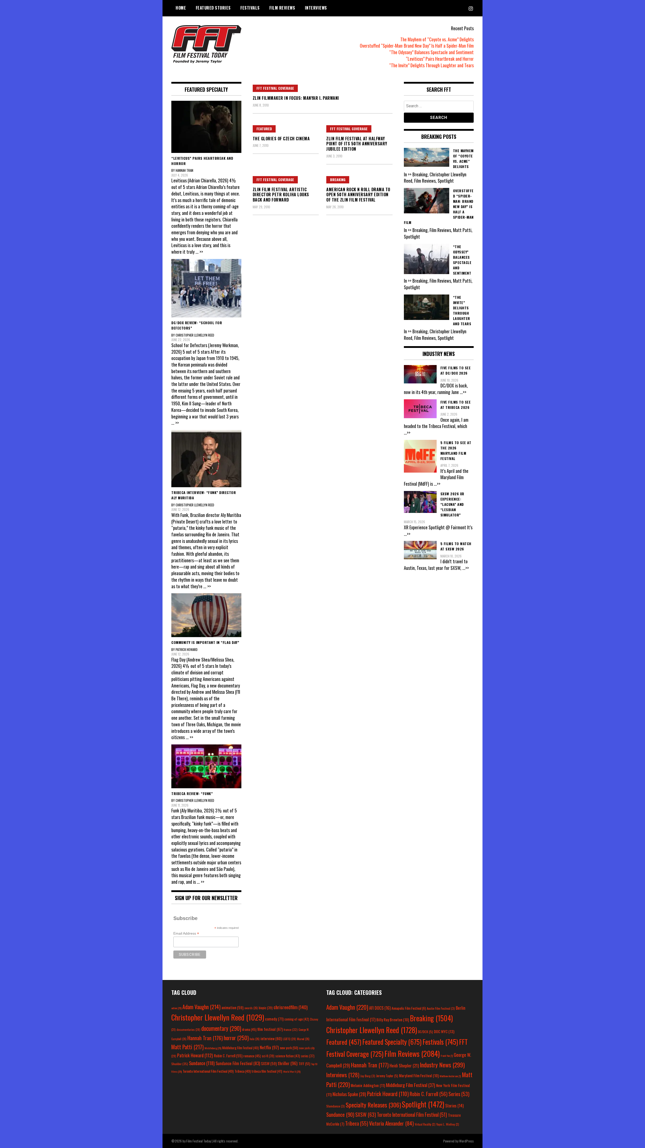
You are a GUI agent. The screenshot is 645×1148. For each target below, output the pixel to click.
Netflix (269, 1047)
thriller (288, 1063)
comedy (274, 1019)
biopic (266, 1007)
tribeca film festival (267, 1071)
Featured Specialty (392, 1042)
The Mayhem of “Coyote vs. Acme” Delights (437, 39)
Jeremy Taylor (387, 1075)
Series (458, 1094)
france (291, 1029)
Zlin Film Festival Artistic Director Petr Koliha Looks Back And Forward (281, 194)
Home (181, 8)
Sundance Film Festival (238, 1063)
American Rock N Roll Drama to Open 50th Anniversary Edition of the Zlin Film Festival (358, 194)
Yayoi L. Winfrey (447, 1124)
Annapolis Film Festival (409, 1008)
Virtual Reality (425, 1124)
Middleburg (213, 1048)
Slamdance (335, 1106)
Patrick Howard (195, 1055)
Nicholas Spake (349, 1094)
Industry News (442, 1064)
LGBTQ (289, 1039)
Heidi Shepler (404, 1065)
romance (252, 1055)
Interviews (316, 8)
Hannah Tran (205, 1038)
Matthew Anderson (450, 1076)
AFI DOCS (380, 1008)
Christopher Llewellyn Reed (217, 1017)
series (307, 1056)
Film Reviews (282, 8)
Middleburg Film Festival (240, 1047)
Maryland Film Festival (419, 1075)
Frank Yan (447, 1056)
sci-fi (268, 1056)
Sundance (202, 1063)
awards (251, 1008)
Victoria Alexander (391, 1123)
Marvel (303, 1039)
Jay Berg (367, 1075)
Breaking (337, 179)
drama (249, 1029)
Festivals (250, 8)
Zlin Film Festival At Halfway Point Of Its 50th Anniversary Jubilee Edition (356, 144)
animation (232, 1007)
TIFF (304, 1063)
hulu (255, 1039)
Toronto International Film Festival (208, 1071)
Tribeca (243, 1071)
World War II (291, 1071)
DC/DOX (425, 1031)
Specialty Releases (373, 1104)
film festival (270, 1029)
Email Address (186, 933)
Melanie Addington (368, 1085)
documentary (221, 1028)
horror (236, 1038)
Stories (454, 1106)
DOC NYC (444, 1031)
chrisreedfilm (291, 1007)
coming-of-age (296, 1019)
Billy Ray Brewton (392, 1019)
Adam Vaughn (201, 1007)
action (176, 1008)
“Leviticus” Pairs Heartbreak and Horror (440, 58)
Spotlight (423, 1104)
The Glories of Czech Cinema (281, 139)
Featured (264, 128)
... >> (199, 251)
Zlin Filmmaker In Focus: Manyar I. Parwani (296, 98)
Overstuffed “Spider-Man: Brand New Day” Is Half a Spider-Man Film (417, 45)
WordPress (466, 1140)
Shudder (179, 1063)
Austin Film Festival (441, 1008)
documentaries (188, 1030)
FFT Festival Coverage (275, 88)
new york (289, 1047)
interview (271, 1038)
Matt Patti (187, 1047)
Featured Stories (213, 8)
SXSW (269, 1063)
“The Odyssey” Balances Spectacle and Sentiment (431, 52)
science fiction (287, 1055)
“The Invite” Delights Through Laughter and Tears (431, 65)
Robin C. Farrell (228, 1055)
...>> (463, 392)
